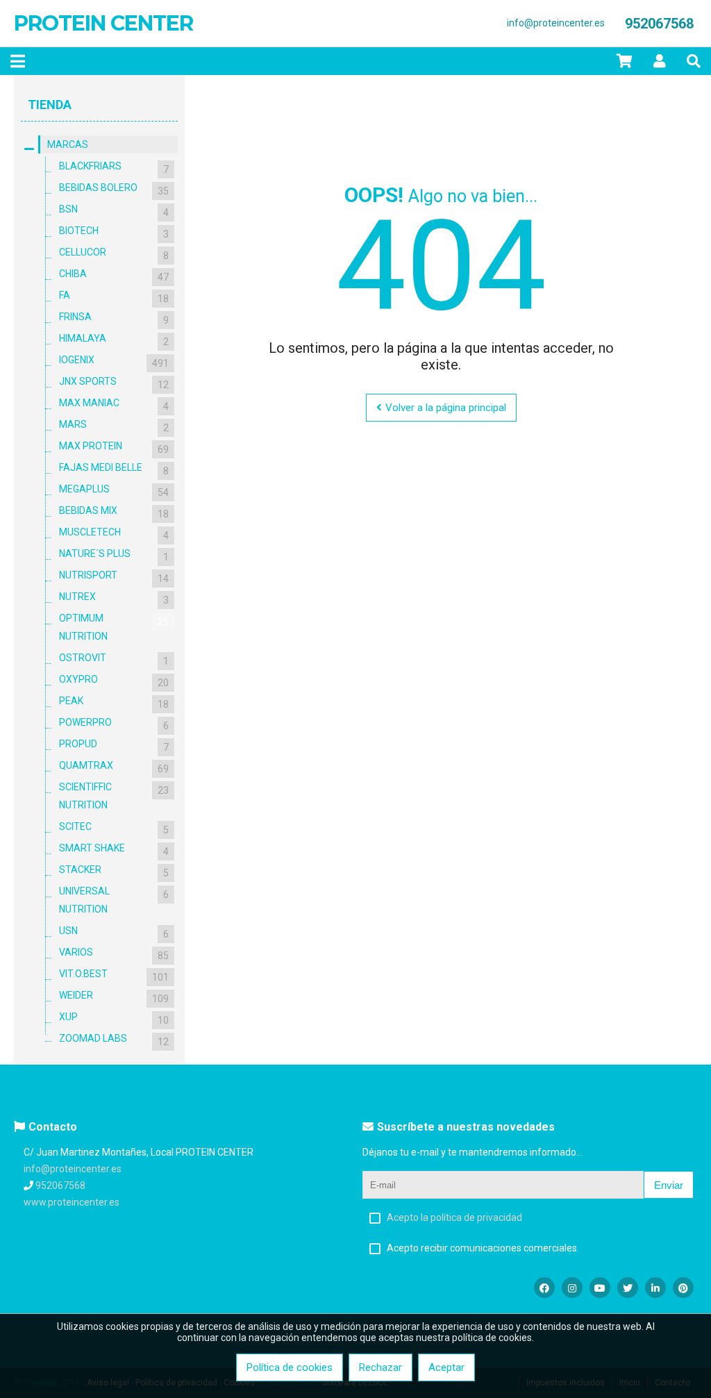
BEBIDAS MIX (114, 512)
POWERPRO (114, 724)
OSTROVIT (114, 659)
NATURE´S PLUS (114, 555)
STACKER (114, 871)
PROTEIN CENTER (103, 23)
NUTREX (114, 598)
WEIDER (114, 997)
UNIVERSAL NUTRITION (114, 900)
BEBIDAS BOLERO (114, 189)
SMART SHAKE (114, 849)
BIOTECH (114, 232)
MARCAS (67, 144)
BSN (114, 210)
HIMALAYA (114, 340)
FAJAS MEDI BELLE (114, 469)
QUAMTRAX (114, 767)
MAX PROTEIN (114, 447)
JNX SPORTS (114, 383)
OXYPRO (114, 681)
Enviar (668, 1185)
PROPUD (114, 745)
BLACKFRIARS (114, 167)
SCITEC (114, 828)
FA (114, 297)
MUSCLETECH (114, 533)
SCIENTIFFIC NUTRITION (114, 795)
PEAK (114, 702)
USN (114, 932)
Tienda (50, 104)
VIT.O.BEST (114, 975)
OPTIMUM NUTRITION (114, 627)
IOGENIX (114, 361)
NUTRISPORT (114, 576)
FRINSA (114, 318)
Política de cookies (289, 1367)
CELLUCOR (114, 254)
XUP (114, 1018)
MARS (114, 426)
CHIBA (114, 275)
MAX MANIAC (114, 404)
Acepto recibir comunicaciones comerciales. (483, 1248)
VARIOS (114, 954)
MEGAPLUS (114, 490)
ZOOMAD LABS (114, 1040)
